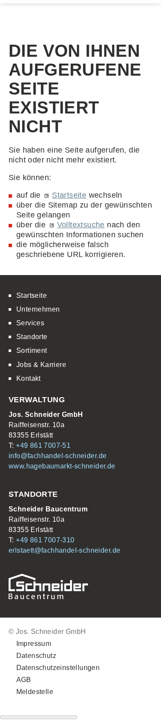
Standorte (32, 336)
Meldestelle (34, 691)
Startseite (69, 195)
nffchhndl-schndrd (56, 455)
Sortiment (31, 350)
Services (30, 323)
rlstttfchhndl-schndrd (64, 550)
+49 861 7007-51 (43, 445)
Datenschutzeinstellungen (58, 667)
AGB (23, 679)
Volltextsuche (81, 224)
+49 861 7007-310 (45, 540)
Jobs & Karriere (41, 364)
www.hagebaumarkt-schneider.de (62, 466)
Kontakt (28, 378)
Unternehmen (38, 309)
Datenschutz (36, 655)
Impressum (34, 643)
